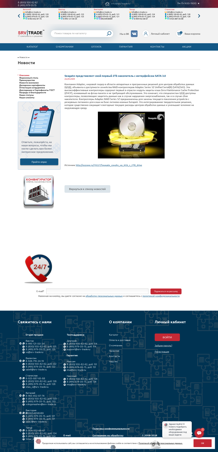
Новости (23, 57)
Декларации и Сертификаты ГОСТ (37, 90)
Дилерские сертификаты (32, 85)
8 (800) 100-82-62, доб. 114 (82, 344)
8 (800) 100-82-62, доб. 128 (178, 14)
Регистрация (162, 352)
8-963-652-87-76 (35, 19)
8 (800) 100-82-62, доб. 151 (82, 364)
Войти (167, 337)
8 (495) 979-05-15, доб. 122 (40, 367)
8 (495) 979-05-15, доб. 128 (178, 16)
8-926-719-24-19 (35, 361)
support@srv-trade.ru (78, 349)
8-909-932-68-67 (141, 19)
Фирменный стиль (28, 77)
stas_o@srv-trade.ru (37, 387)
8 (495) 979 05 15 (27, 5)
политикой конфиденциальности (161, 295)
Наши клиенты (27, 97)
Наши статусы (26, 95)
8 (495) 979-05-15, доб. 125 (72, 16)
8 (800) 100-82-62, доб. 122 (41, 364)
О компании (64, 47)
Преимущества (27, 80)
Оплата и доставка (120, 340)
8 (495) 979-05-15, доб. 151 (81, 367)
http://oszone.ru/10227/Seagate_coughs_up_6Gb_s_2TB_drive (109, 164)
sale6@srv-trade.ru (36, 370)
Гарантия (126, 47)
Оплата (96, 47)
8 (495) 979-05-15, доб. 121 (107, 14)
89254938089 (106, 19)
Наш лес (113, 362)
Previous (19, 16)
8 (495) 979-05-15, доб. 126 (81, 382)
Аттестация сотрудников (32, 87)
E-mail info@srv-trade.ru (73, 437)
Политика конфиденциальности (111, 429)
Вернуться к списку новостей (87, 188)
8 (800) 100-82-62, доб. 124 (143, 14)
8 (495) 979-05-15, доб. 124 (143, 16)
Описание (24, 75)
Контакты (157, 47)
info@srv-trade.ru (33, 12)
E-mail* (40, 291)
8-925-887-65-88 (176, 19)
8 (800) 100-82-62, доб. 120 (36, 14)
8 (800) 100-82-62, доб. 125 (72, 14)
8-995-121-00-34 (70, 19)
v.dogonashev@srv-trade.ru (41, 404)
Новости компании (29, 82)
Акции (186, 47)
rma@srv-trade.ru (76, 370)
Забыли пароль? (163, 346)
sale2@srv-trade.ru (36, 422)
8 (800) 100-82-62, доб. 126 (82, 379)
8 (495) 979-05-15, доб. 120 (36, 16)
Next (199, 16)
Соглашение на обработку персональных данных (108, 437)
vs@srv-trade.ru (34, 352)
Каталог (32, 47)
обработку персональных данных (104, 295)
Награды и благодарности (32, 92)
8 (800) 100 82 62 (28, 2)
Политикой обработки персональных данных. (161, 443)
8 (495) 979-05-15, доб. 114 (81, 347)
